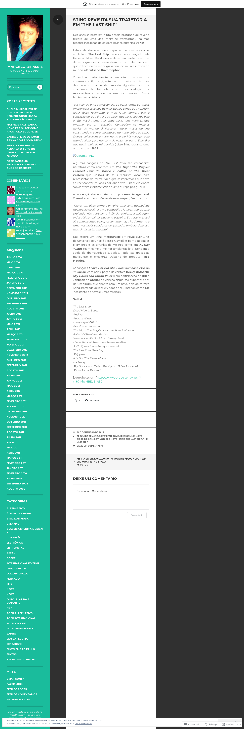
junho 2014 (14, 257)
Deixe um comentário (90, 446)
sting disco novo (107, 439)
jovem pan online (124, 436)
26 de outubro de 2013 (90, 432)
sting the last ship (130, 439)
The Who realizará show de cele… (29, 212)
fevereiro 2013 (17, 339)
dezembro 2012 (17, 349)
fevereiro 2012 (17, 401)
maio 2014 (13, 262)
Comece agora (151, 4)
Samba (11, 633)
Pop (9, 607)
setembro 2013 (17, 303)
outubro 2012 (16, 360)
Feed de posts (17, 689)
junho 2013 (14, 318)
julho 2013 (14, 313)
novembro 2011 (17, 416)
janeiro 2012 (15, 406)
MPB (9, 583)
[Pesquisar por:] (25, 87)
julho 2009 (14, 478)
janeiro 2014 (15, 282)
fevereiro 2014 (17, 277)
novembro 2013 (17, 293)
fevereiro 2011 (16, 463)
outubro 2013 (16, 298)
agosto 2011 (15, 432)
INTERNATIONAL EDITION (23, 563)
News (10, 589)
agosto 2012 (15, 370)
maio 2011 (13, 447)
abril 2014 (14, 267)
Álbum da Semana (19, 513)
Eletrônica (15, 542)
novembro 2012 (17, 354)
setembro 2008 (17, 483)
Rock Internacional (21, 618)
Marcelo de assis (25, 67)
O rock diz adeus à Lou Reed (128, 459)
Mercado (13, 578)
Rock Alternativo (20, 613)
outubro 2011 (16, 421)
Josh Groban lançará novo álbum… (28, 202)
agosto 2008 (16, 488)
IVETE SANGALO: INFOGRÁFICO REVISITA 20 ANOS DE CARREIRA (23, 165)
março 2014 (15, 272)
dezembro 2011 (17, 411)
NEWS (10, 594)
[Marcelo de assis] (25, 38)
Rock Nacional (17, 623)
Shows (12, 654)
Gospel (12, 558)
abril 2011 (13, 452)
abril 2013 (13, 329)
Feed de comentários (22, 694)
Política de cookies (83, 723)
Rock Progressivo (20, 628)
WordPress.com (18, 699)
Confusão (14, 537)
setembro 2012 (17, 365)
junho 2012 (14, 380)
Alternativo (16, 508)
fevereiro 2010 (17, 473)
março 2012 (15, 396)
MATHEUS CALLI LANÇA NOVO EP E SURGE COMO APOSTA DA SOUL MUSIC (23, 128)
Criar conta (15, 678)
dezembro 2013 (17, 288)
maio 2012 (13, 385)
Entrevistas (15, 547)
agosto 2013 (15, 308)
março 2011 (14, 457)
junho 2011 (14, 442)
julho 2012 (14, 375)
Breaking (13, 523)
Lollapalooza (17, 573)
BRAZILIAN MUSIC (18, 518)
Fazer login (15, 684)
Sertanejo (14, 644)
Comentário (137, 515)
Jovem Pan (105, 436)
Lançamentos (17, 568)
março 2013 (15, 334)
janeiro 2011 (15, 468)
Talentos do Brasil (21, 659)
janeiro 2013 (15, 344)
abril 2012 (13, 390)
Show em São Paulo (21, 649)
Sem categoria (17, 638)
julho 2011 (14, 437)
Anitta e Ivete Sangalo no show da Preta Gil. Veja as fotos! (93, 462)
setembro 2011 (17, 427)
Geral (11, 553)
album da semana (87, 436)
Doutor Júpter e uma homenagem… (27, 191)
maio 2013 (13, 324)
